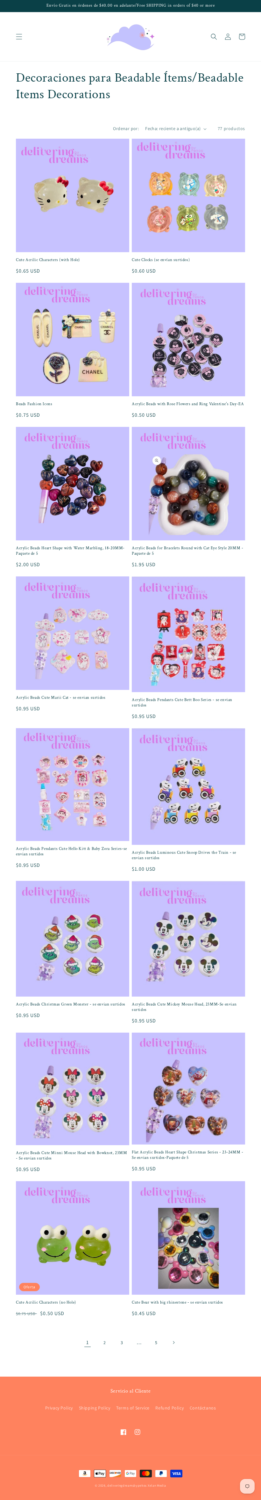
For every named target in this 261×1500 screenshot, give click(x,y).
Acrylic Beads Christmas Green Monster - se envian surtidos (70, 1004)
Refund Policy (169, 1408)
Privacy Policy (59, 1408)
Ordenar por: (126, 128)
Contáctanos (203, 1408)
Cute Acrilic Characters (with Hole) (48, 260)
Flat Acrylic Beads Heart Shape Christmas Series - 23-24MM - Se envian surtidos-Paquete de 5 (187, 1155)
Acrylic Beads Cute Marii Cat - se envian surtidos (60, 697)
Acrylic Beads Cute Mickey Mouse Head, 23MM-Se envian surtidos (184, 1007)
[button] (19, 37)
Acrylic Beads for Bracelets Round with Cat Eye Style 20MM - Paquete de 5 (187, 551)
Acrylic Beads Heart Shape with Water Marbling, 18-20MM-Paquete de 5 (70, 551)
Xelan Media (157, 1485)
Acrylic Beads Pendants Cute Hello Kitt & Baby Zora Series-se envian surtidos (71, 851)
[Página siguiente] (173, 1342)
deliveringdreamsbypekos (127, 1485)
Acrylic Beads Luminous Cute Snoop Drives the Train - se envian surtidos (184, 855)
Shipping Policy (94, 1408)
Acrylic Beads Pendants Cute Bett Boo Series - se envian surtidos (182, 703)
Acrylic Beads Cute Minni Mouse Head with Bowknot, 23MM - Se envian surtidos (71, 1156)
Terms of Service (133, 1408)
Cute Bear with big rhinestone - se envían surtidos (177, 1302)
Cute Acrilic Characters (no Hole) (46, 1302)
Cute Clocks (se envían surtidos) (161, 260)
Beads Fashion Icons (34, 404)
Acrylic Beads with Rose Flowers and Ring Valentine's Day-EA (188, 404)
